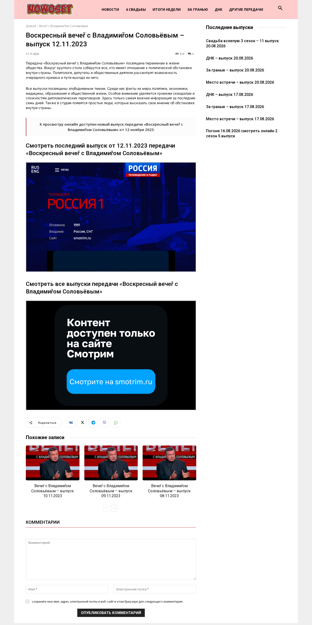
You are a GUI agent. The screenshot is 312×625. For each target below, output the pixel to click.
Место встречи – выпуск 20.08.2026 (240, 82)
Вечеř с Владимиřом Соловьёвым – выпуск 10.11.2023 (52, 491)
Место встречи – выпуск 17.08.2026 (240, 119)
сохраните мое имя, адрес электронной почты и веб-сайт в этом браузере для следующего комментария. (107, 601)
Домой (31, 26)
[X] (82, 422)
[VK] (71, 422)
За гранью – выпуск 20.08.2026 (235, 70)
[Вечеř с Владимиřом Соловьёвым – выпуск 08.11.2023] (169, 462)
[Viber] (104, 422)
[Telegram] (93, 422)
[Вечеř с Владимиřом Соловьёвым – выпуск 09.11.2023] (111, 462)
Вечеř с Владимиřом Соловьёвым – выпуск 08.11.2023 (169, 491)
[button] (280, 8)
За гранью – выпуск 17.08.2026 (235, 106)
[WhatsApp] (115, 422)
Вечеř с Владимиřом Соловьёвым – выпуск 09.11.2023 (111, 491)
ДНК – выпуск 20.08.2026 (229, 58)
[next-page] (114, 508)
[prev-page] (106, 508)
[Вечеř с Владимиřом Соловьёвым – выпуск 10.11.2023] (52, 462)
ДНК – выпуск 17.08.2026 (229, 94)
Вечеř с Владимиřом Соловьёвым (63, 26)
